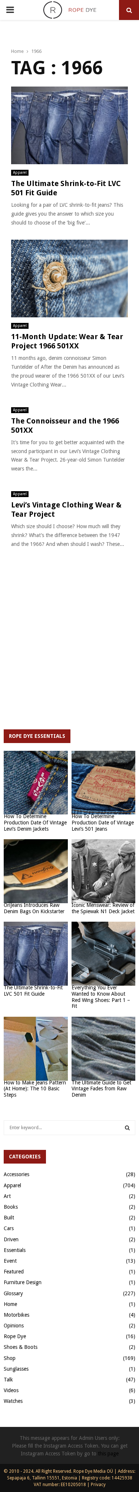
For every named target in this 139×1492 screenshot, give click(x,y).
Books (11, 1207)
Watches (13, 1401)
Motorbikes (16, 1315)
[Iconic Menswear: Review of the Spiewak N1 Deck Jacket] (104, 871)
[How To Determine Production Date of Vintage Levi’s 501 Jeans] (104, 783)
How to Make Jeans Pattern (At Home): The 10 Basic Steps (35, 1089)
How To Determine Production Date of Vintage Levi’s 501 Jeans (103, 822)
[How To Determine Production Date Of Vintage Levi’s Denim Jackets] (36, 783)
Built (9, 1218)
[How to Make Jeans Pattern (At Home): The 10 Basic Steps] (36, 1049)
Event (10, 1261)
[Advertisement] (69, 645)
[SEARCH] (127, 1127)
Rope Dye (15, 1336)
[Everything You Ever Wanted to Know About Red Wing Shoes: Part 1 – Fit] (104, 954)
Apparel (20, 173)
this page (108, 1453)
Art (7, 1196)
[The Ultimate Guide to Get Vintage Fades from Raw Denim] (104, 1049)
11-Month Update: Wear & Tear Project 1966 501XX (67, 341)
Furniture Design (23, 1282)
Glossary (13, 1293)
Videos (11, 1390)
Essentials (15, 1250)
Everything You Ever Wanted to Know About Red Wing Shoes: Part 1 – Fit (101, 997)
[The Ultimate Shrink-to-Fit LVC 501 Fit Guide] (36, 954)
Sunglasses (16, 1369)
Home (10, 1304)
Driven (11, 1239)
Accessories (16, 1174)
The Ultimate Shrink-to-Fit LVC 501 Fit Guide (33, 991)
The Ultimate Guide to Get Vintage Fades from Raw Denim (101, 1089)
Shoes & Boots (20, 1347)
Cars (9, 1228)
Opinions (14, 1326)
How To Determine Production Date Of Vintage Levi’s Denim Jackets (35, 822)
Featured (14, 1272)
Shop (10, 1358)
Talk (8, 1380)
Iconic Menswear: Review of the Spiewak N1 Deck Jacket (103, 908)
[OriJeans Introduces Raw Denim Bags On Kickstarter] (36, 871)
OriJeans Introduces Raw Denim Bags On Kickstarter (34, 908)
